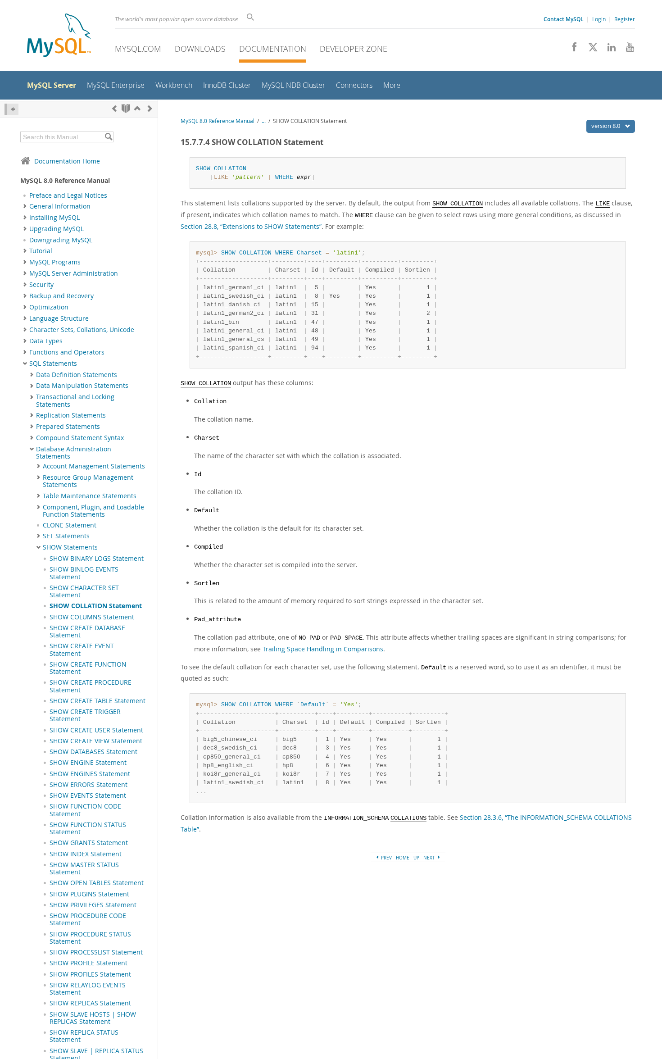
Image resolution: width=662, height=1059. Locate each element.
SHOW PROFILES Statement (90, 974)
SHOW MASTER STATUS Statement (84, 868)
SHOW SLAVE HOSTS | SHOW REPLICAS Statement (93, 1018)
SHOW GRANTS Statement (89, 843)
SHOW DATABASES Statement (93, 752)
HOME (402, 857)
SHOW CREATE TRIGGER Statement (85, 715)
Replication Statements (71, 415)
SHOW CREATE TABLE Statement (97, 701)
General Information (60, 206)
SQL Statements (53, 363)
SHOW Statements (70, 547)
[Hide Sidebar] (11, 109)
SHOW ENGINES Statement (90, 774)
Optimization (48, 307)
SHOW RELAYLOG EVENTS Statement (88, 988)
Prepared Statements (68, 427)
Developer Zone (353, 48)
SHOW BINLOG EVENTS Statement (84, 573)
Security (41, 285)
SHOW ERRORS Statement (88, 785)
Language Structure (59, 318)
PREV (386, 857)
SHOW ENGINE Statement (88, 763)
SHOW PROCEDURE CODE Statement (88, 919)
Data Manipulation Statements (82, 386)
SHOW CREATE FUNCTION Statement (88, 668)
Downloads (200, 48)
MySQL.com (138, 48)
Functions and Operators (66, 352)
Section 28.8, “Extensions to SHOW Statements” (251, 226)
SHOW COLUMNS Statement (92, 617)
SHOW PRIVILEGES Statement (93, 905)
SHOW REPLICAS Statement (90, 1003)
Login (599, 19)
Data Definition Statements (76, 375)
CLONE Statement (69, 525)
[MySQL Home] (59, 36)
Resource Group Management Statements (88, 481)
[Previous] (114, 108)
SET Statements (66, 536)
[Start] (126, 108)
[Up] (137, 108)
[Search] (108, 137)
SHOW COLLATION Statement (96, 606)
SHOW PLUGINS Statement (89, 894)
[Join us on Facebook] (571, 50)
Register (624, 19)
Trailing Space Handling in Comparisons (323, 649)
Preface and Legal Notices (68, 195)
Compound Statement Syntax (80, 438)
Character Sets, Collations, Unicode (81, 330)
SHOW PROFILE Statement (88, 963)
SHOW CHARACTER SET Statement (84, 591)
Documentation (272, 48)
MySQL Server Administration (73, 273)
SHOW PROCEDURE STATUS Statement (90, 937)
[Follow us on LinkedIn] (608, 50)
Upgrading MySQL (56, 229)
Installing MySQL (54, 218)
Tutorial (40, 251)
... (264, 121)
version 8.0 (606, 126)
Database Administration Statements (73, 452)
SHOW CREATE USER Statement (96, 730)
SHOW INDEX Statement (86, 854)
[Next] (150, 108)
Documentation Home (67, 161)
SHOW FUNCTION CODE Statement (85, 810)
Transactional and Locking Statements (75, 400)
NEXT (429, 857)
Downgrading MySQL (60, 240)
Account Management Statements (94, 466)
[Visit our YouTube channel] (626, 50)
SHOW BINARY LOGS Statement (97, 558)
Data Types (46, 341)
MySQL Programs (55, 262)
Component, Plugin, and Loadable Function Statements (93, 510)
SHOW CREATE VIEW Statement (96, 741)
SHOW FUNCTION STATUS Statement (88, 828)
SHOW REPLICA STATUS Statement (84, 1036)
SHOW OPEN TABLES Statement (97, 883)
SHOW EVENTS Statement (88, 795)
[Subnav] (25, 206)
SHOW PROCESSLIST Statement (96, 952)
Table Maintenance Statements (89, 496)
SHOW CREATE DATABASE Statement (87, 631)
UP (416, 857)
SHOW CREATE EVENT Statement (82, 649)
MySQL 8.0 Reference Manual (217, 121)
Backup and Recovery (61, 296)
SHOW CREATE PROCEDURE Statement (90, 686)
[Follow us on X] (589, 50)
